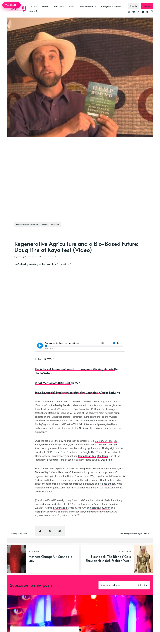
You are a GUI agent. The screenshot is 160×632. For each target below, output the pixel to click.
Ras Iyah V (114, 444)
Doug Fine (106, 459)
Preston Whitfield (73, 424)
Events (72, 6)
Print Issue (59, 6)
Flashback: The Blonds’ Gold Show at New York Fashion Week (108, 558)
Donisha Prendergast (85, 420)
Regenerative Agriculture (27, 224)
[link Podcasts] (129, 12)
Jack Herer (51, 459)
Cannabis (55, 224)
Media (107, 500)
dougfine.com (60, 507)
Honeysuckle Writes (36, 256)
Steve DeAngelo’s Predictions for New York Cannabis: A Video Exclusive (77, 392)
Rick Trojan (97, 452)
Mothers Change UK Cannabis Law (50, 558)
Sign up (147, 6)
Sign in (133, 6)
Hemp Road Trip (87, 455)
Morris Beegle (83, 452)
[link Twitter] (147, 12)
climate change (107, 483)
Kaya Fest (40, 409)
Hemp (44, 224)
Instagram (40, 511)
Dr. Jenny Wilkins (103, 440)
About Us (34, 11)
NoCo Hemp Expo (56, 452)
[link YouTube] (133, 12)
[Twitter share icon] (40, 531)
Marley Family (62, 405)
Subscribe (143, 585)
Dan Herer (102, 455)
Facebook (95, 507)
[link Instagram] (138, 12)
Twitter (106, 507)
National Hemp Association (93, 428)
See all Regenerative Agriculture (133, 533)
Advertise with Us (88, 6)
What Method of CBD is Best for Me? (57, 383)
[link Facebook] (143, 12)
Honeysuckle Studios (111, 6)
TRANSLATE (11, 5)
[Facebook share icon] (50, 531)
